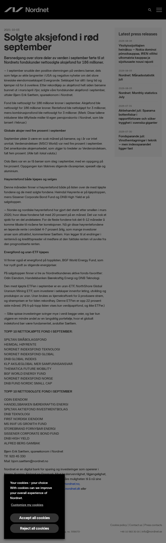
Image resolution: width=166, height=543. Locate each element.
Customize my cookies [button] (27, 505)
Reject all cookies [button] (34, 528)
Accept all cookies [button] (34, 518)
